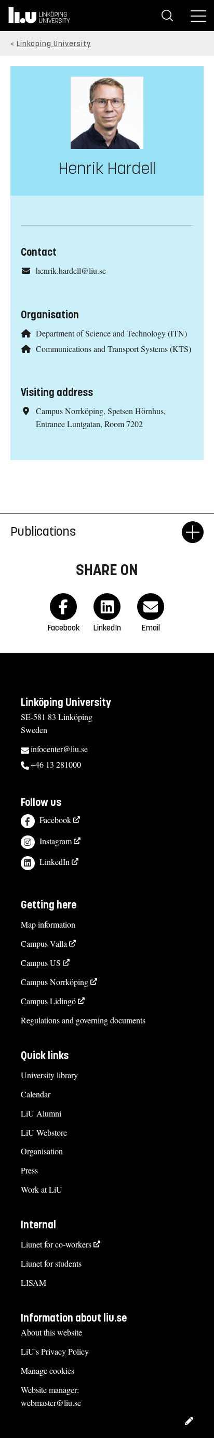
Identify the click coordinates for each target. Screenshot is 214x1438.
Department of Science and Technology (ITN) (111, 333)
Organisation (42, 1151)
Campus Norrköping (54, 981)
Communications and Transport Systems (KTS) (113, 348)
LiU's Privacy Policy (55, 1351)
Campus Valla (44, 943)
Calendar (35, 1094)
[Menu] (198, 15)
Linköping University (54, 43)
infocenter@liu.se (59, 748)
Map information (48, 924)
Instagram (55, 840)
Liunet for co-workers (56, 1244)
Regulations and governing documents (83, 1020)
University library (49, 1074)
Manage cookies (47, 1370)
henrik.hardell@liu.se (71, 270)
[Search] (167, 15)
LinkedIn (54, 861)
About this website (51, 1332)
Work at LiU (41, 1189)
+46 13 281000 (56, 764)
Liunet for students (51, 1263)
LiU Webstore (44, 1132)
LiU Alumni (41, 1113)
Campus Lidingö (48, 1000)
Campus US (41, 962)
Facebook (55, 819)
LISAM (33, 1282)
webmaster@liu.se (51, 1402)
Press (29, 1170)
